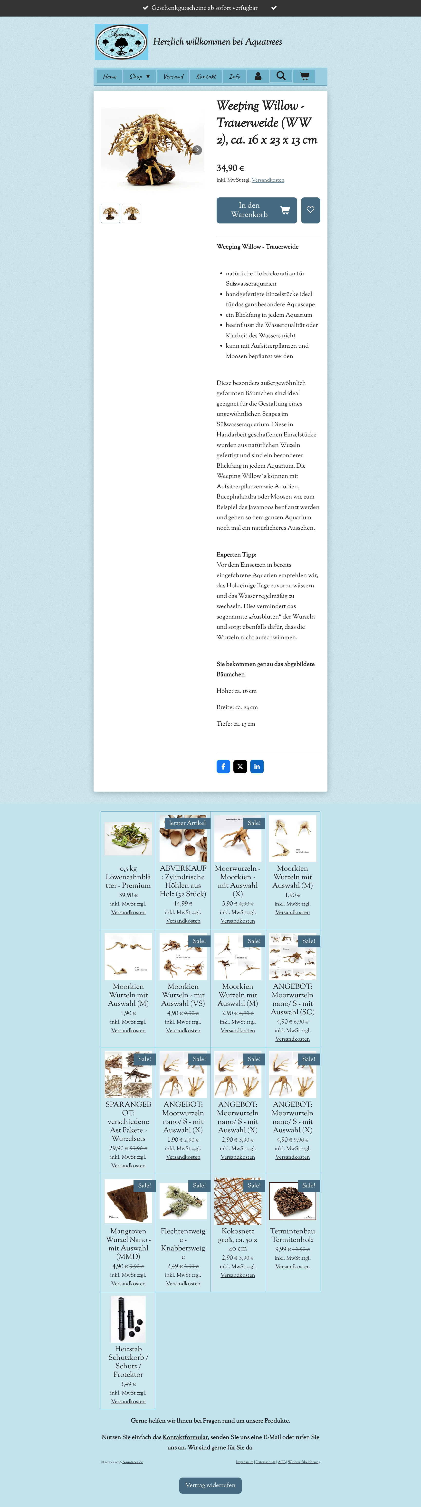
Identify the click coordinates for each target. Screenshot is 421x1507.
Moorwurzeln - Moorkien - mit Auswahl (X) (238, 882)
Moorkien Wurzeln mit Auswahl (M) (292, 877)
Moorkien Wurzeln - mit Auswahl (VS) (183, 995)
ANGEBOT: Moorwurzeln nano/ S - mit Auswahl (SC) (293, 1000)
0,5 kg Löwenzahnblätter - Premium (128, 877)
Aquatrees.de (132, 1462)
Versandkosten (268, 180)
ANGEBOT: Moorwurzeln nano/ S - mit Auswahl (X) (183, 1118)
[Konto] (258, 76)
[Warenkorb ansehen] (304, 76)
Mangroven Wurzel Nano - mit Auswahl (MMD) (128, 1244)
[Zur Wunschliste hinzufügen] (310, 210)
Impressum (244, 1462)
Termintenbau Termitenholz (292, 1235)
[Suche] (281, 76)
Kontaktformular (185, 1437)
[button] (110, 213)
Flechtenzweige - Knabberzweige (183, 1244)
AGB (282, 1462)
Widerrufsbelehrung (304, 1462)
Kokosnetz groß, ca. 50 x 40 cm (238, 1240)
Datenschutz (266, 1462)
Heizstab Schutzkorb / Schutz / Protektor (128, 1362)
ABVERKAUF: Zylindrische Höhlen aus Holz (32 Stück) (183, 882)
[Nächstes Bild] (197, 150)
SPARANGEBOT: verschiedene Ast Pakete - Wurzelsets (128, 1122)
